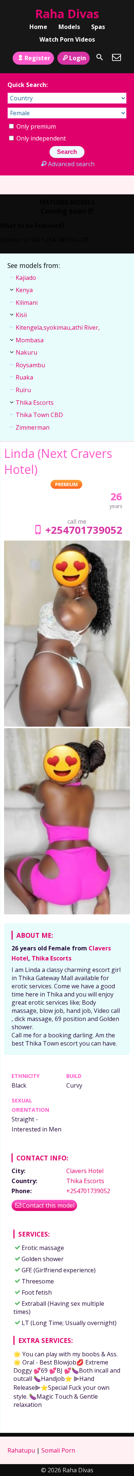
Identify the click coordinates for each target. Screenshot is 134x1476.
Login (77, 58)
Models (69, 27)
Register (37, 58)
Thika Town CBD (39, 415)
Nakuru (26, 352)
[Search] (99, 57)
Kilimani (27, 302)
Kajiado (26, 278)
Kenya (24, 290)
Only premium (35, 126)
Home (38, 27)
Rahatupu (21, 1450)
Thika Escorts (51, 958)
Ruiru (23, 390)
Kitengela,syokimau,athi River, (58, 327)
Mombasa (30, 340)
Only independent (40, 138)
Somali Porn (58, 1450)
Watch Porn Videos (67, 39)
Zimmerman (33, 427)
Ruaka (24, 377)
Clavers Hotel (84, 1171)
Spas (98, 27)
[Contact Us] (116, 57)
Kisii (21, 315)
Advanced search (71, 164)
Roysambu (30, 365)
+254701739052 (83, 530)
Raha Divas (67, 14)
